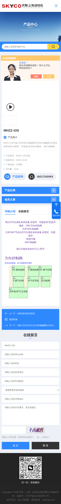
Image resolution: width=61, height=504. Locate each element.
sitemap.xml (48, 500)
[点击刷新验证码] (36, 430)
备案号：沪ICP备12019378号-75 (33, 496)
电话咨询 (56, 215)
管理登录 (35, 500)
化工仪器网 (23, 500)
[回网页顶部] (56, 205)
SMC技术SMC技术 (26, 313)
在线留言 (23, 211)
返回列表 (13, 319)
